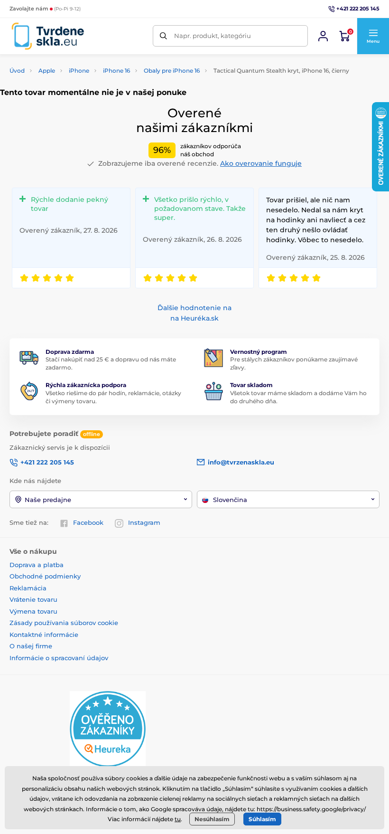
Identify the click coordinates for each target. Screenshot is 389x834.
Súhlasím (262, 819)
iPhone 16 (116, 70)
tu (178, 819)
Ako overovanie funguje (261, 163)
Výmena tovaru (33, 611)
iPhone (79, 70)
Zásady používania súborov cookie (63, 622)
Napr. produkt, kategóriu (212, 35)
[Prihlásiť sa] (323, 36)
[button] (373, 36)
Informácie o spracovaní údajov (58, 658)
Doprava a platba (36, 565)
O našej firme (30, 646)
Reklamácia (27, 588)
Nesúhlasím (212, 819)
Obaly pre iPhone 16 (172, 70)
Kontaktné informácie (43, 634)
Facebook (88, 522)
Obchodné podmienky (45, 576)
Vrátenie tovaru (33, 599)
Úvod (17, 70)
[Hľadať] (163, 36)
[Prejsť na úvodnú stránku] (47, 36)
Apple (46, 70)
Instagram (144, 522)
